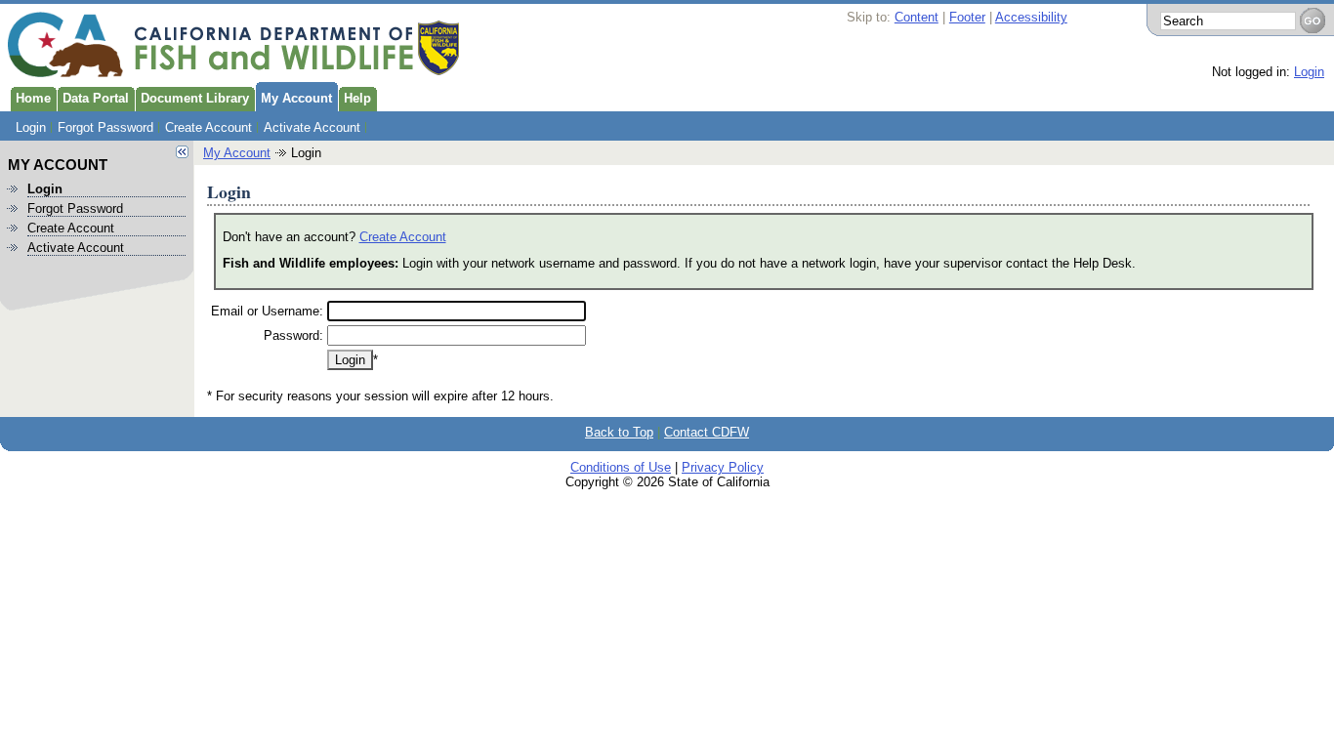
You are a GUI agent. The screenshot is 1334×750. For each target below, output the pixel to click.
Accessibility (1031, 17)
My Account (296, 98)
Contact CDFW (706, 432)
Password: (293, 335)
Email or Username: (267, 311)
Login (1309, 71)
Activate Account (312, 127)
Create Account (208, 127)
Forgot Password (105, 127)
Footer (967, 17)
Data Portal (96, 98)
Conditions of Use (620, 467)
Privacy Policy (723, 467)
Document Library (195, 98)
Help (357, 98)
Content (916, 17)
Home (33, 98)
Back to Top (619, 432)
